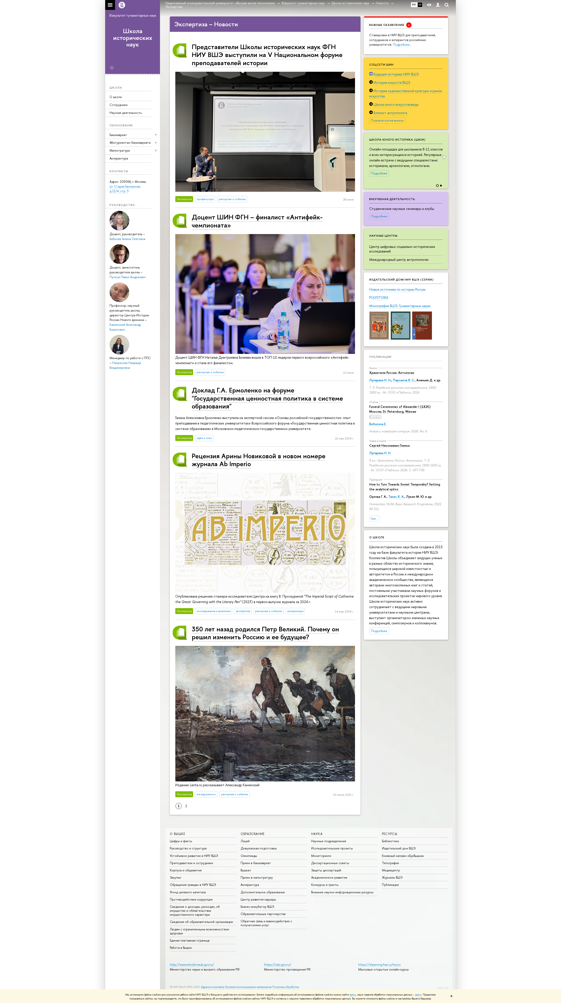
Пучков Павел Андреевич (128, 277)
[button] (444, 157)
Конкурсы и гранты (324, 885)
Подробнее (379, 173)
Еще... (374, 518)
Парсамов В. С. (404, 380)
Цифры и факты (181, 841)
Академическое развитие (329, 877)
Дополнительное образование (263, 892)
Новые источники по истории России (397, 289)
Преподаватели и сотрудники (191, 863)
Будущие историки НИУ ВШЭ (396, 74)
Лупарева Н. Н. (380, 380)
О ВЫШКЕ (177, 834)
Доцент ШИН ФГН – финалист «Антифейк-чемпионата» (257, 220)
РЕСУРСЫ (390, 834)
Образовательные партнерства (263, 914)
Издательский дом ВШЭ (399, 848)
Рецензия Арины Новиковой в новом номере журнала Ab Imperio (258, 459)
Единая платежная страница (189, 940)
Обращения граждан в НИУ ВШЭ (193, 885)
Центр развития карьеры (258, 899)
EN (420, 4)
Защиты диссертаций (326, 870)
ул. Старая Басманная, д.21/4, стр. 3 (125, 188)
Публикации (380, 357)
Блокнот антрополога (390, 112)
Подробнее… (402, 44)
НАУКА (317, 834)
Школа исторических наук (132, 38)
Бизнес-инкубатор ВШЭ (257, 906)
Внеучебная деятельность (392, 199)
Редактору (442, 987)
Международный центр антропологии (398, 259)
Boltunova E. (377, 424)
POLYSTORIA (378, 297)
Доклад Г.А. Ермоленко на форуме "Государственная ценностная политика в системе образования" (267, 397)
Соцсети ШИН (381, 64)
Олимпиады (249, 856)
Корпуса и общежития (186, 870)
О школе (116, 97)
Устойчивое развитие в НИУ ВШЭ (194, 856)
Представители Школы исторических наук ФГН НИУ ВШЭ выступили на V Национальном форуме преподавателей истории (267, 54)
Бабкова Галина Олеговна (127, 239)
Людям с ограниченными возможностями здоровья (199, 931)
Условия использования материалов (248, 987)
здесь (353, 994)
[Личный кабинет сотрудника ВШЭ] (438, 5)
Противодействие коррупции (191, 899)
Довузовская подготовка (259, 848)
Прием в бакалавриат (256, 863)
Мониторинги (321, 856)
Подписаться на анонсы (387, 120)
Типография (390, 863)
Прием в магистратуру (257, 877)
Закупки (175, 877)
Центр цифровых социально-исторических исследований (402, 249)
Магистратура (120, 150)
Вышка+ (246, 870)
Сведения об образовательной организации (201, 922)
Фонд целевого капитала (188, 892)
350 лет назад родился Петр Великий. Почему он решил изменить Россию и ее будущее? (265, 632)
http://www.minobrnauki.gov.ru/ (192, 964)
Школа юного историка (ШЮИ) (397, 139)
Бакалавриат (118, 135)
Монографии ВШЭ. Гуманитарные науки (399, 305)
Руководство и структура (188, 848)
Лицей (245, 841)
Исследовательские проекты (332, 848)
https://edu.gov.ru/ (277, 964)
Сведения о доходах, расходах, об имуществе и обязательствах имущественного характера (195, 910)
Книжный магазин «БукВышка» (403, 856)
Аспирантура (119, 158)
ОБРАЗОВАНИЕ (253, 834)
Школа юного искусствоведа (396, 104)
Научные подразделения (328, 841)
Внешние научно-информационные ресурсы (342, 892)
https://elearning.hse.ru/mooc (379, 964)
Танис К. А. (396, 496)
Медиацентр (391, 870)
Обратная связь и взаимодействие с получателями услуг (266, 923)
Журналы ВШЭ (392, 877)
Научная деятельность (126, 113)
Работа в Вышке (181, 948)
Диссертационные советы (330, 863)
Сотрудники (119, 105)
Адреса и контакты (212, 987)
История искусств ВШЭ (392, 82)
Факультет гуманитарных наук (132, 15)
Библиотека (390, 841)
